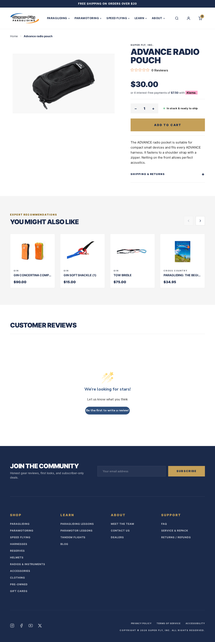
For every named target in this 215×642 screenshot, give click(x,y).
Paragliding (58, 18)
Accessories (20, 570)
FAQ (164, 523)
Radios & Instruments (27, 564)
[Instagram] (12, 626)
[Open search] (176, 18)
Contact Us (120, 530)
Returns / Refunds (176, 537)
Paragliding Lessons (77, 523)
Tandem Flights (72, 537)
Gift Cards (19, 591)
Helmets (17, 557)
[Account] (188, 18)
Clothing (17, 577)
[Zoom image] (63, 83)
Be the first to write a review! (107, 410)
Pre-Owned (19, 584)
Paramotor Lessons (76, 530)
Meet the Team (122, 523)
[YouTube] (31, 626)
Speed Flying (118, 18)
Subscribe (187, 471)
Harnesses (18, 544)
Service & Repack (174, 530)
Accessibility (195, 623)
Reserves (17, 550)
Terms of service (169, 623)
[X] (40, 626)
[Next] (200, 220)
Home (14, 36)
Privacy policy (141, 623)
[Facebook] (21, 626)
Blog (64, 544)
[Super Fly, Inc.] (24, 18)
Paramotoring (88, 18)
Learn (141, 18)
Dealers (117, 537)
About (158, 18)
